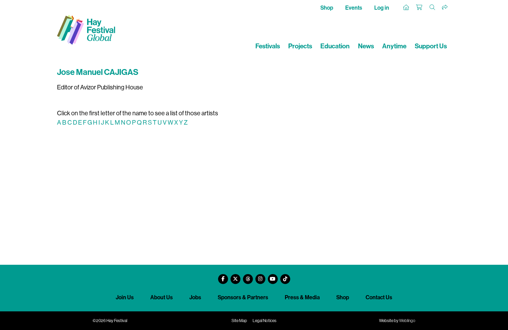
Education (335, 46)
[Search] (433, 7)
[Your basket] (419, 7)
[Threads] (248, 276)
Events (353, 7)
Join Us (125, 297)
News (366, 46)
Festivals (267, 46)
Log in (381, 7)
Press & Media (302, 297)
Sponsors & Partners (243, 297)
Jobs (195, 297)
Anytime (394, 46)
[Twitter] (235, 276)
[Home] (406, 7)
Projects (300, 46)
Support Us (431, 46)
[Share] (445, 7)
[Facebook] (223, 276)
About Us (161, 297)
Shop (326, 7)
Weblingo (407, 320)
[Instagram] (260, 276)
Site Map (239, 320)
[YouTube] (272, 276)
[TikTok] (285, 276)
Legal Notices (264, 320)
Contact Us (379, 297)
